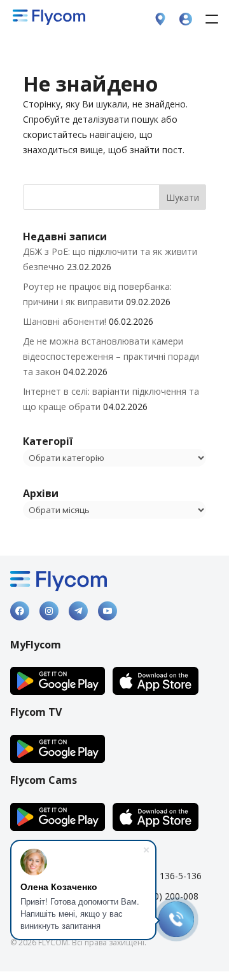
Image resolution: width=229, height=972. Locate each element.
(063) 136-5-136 (169, 876)
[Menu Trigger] (211, 18)
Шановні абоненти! (64, 321)
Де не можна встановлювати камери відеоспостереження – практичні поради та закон (111, 356)
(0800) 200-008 (167, 896)
